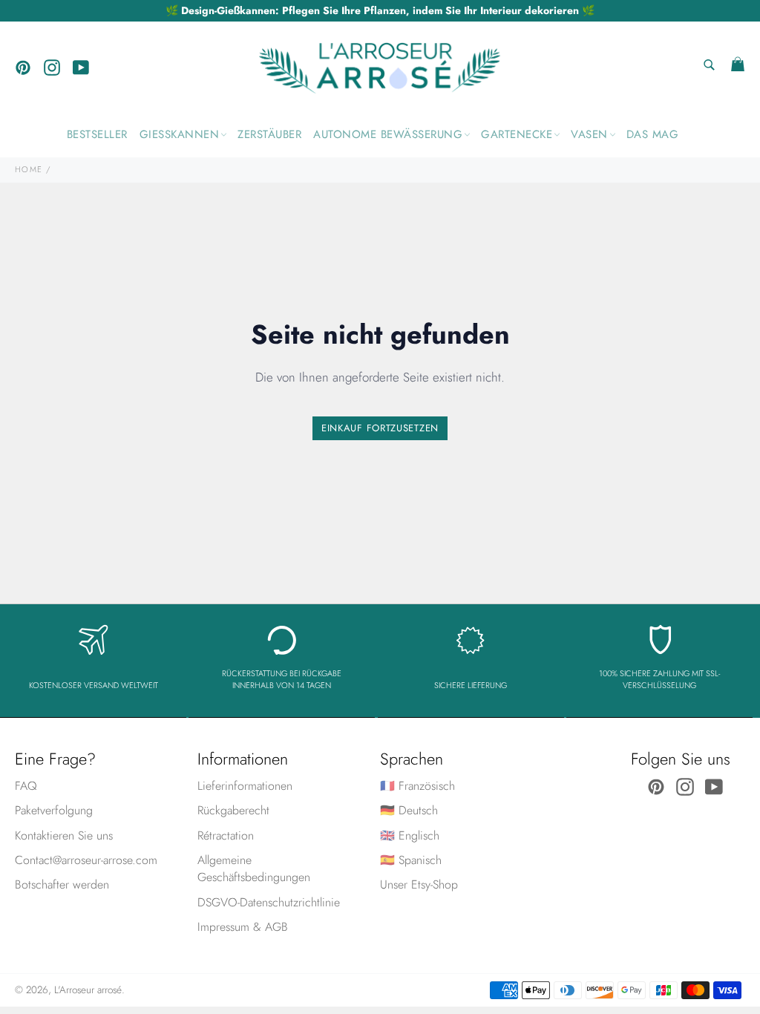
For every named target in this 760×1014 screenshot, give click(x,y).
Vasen (589, 134)
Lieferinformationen (244, 785)
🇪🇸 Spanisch (411, 860)
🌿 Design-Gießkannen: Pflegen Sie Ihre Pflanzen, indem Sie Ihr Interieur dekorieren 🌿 (380, 10)
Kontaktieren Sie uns (64, 835)
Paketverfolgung (54, 810)
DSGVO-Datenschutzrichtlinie (268, 902)
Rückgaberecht (233, 810)
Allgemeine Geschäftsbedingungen (253, 868)
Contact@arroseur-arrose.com (86, 860)
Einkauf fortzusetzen (380, 428)
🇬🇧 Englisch (409, 835)
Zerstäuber (269, 134)
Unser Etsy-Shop (419, 884)
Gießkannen (180, 134)
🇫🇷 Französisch (417, 785)
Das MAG (652, 134)
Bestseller (97, 134)
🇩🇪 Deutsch (409, 810)
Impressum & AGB (242, 926)
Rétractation (225, 835)
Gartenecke (516, 134)
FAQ (26, 785)
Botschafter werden (62, 884)
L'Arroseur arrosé (88, 989)
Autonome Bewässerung (387, 134)
